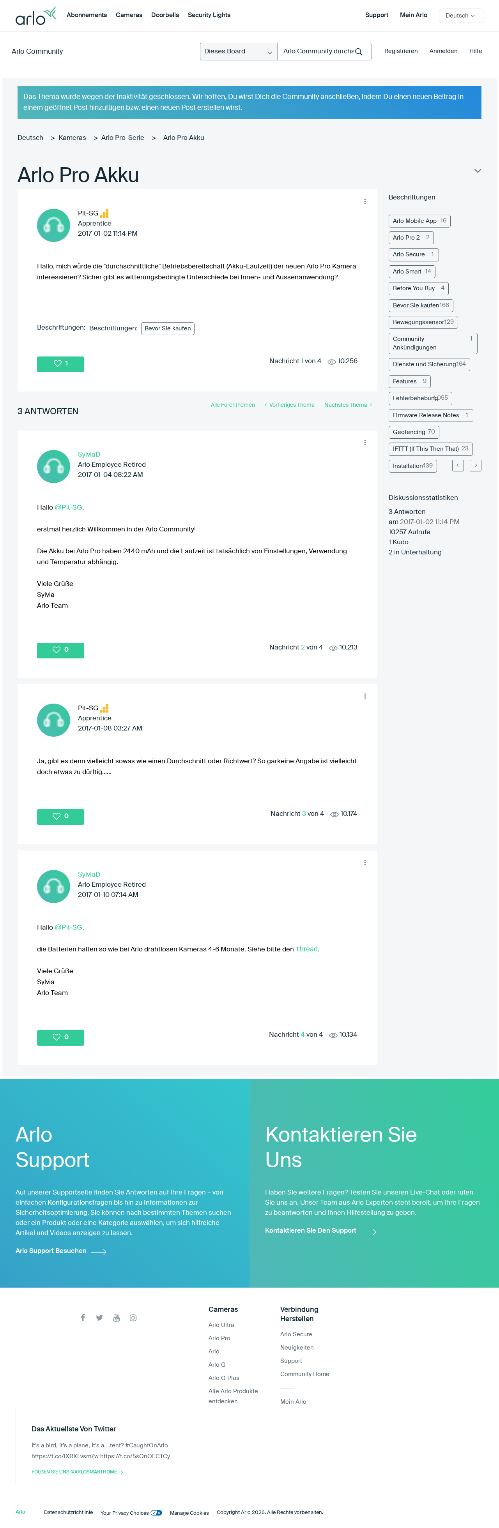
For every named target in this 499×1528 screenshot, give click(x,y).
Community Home (304, 1374)
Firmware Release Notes (426, 415)
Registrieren (401, 51)
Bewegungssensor (418, 322)
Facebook (83, 1318)
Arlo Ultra (221, 1325)
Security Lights (209, 15)
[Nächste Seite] (475, 465)
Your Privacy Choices (125, 1513)
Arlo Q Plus (224, 1378)
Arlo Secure (409, 255)
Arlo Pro (219, 1338)
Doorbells (165, 15)
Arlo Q (217, 1365)
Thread (307, 949)
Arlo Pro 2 (406, 238)
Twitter (99, 1318)
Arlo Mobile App (415, 221)
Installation (408, 466)
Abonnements (87, 15)
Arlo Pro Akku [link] (183, 138)
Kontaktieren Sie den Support (310, 1231)
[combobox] (324, 51)
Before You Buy (414, 288)
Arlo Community (37, 51)
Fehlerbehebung (415, 398)
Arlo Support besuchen (51, 1251)
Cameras (129, 15)
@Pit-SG (68, 507)
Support (376, 15)
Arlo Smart (407, 272)
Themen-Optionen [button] (477, 173)
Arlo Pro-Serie (122, 138)
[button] (365, 201)
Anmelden (444, 51)
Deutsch (30, 138)
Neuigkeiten (297, 1348)
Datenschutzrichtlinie (68, 1512)
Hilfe (475, 51)
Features (405, 382)
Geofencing (409, 432)
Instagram (133, 1318)
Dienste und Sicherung (424, 364)
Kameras (72, 138)
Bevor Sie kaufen (168, 329)
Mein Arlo (413, 15)
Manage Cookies (189, 1513)
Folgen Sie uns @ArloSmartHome (74, 1472)
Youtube (116, 1318)
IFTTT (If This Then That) (426, 449)
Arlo (214, 1352)
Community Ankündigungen (415, 343)
